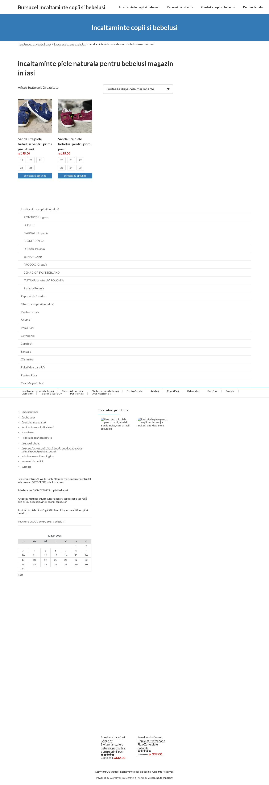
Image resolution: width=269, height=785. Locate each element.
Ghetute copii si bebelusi (37, 304)
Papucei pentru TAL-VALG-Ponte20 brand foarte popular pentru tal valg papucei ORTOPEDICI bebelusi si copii (54, 480)
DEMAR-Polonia (34, 249)
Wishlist (26, 466)
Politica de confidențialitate (37, 437)
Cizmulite (27, 359)
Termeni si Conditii (32, 461)
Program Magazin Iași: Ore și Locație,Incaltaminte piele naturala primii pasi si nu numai (52, 449)
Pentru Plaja (29, 375)
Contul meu (28, 417)
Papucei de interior (33, 296)
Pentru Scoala (30, 312)
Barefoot (27, 343)
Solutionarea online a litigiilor (38, 456)
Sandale (26, 351)
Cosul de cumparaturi (34, 422)
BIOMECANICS (34, 241)
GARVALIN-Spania (36, 233)
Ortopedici (28, 336)
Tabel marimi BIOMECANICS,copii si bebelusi (43, 490)
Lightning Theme (134, 777)
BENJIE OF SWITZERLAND (42, 272)
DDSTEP (29, 225)
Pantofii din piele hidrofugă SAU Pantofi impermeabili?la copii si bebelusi (53, 512)
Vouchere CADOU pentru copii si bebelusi (41, 521)
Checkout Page (30, 411)
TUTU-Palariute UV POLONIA (44, 280)
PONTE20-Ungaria (36, 217)
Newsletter (28, 432)
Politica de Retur (31, 442)
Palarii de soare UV (33, 367)
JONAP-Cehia (33, 257)
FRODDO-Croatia (35, 264)
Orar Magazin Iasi (32, 383)
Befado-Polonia (34, 288)
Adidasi (25, 320)
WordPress (116, 777)
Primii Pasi (27, 328)
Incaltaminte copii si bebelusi (40, 209)
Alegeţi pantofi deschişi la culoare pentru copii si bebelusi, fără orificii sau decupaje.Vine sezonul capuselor (52, 500)
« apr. (21, 574)
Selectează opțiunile (35, 175)
